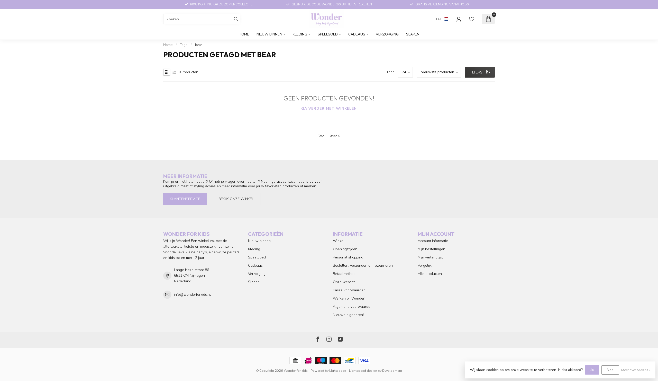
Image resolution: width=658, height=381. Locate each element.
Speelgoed (328, 34)
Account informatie (433, 240)
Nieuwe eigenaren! (348, 314)
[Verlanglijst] (471, 19)
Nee (610, 369)
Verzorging (387, 34)
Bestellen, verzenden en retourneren (363, 265)
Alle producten (430, 273)
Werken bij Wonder (348, 298)
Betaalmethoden (346, 273)
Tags (183, 45)
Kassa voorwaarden (349, 290)
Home (244, 34)
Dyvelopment (392, 370)
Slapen (412, 34)
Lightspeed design (363, 370)
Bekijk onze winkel (236, 199)
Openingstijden (345, 249)
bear (198, 45)
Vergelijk (425, 265)
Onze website (344, 282)
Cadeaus (356, 34)
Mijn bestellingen (431, 249)
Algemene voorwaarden (352, 306)
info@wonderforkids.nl (192, 294)
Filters (476, 72)
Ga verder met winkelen (329, 108)
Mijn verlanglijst (430, 257)
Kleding (300, 34)
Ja (592, 369)
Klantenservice (185, 199)
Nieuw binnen (269, 34)
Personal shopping (348, 257)
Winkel (338, 240)
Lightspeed (337, 370)
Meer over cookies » (635, 370)
